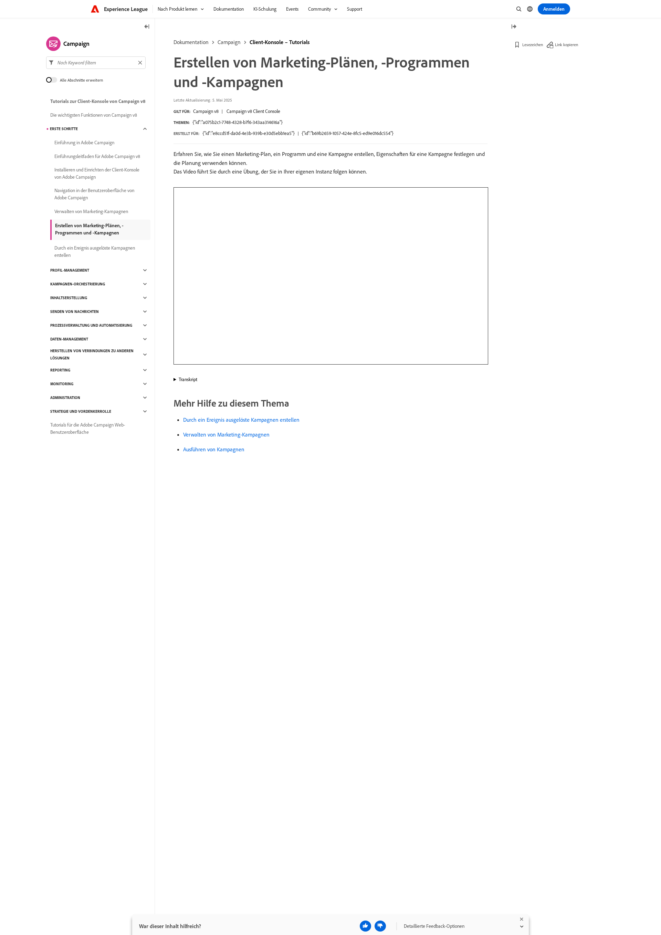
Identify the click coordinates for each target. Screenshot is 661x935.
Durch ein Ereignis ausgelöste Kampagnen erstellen (241, 419)
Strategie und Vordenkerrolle (80, 411)
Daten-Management (69, 339)
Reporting (60, 370)
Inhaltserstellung (68, 297)
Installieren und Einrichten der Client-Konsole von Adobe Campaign (96, 173)
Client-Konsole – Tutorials (279, 42)
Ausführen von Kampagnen (213, 449)
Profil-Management (69, 270)
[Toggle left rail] (147, 27)
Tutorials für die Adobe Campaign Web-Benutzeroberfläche (87, 428)
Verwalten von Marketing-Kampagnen (226, 434)
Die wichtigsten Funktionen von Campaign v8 (93, 115)
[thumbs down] (380, 926)
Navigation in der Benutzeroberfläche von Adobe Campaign (94, 194)
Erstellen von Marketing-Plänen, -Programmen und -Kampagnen (89, 229)
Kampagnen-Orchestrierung (77, 284)
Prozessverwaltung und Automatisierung (91, 325)
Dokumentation (191, 42)
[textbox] (96, 62)
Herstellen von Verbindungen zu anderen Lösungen (92, 354)
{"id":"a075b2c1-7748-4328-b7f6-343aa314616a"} (237, 122)
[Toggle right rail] (513, 27)
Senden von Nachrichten (74, 311)
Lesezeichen (532, 44)
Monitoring (61, 383)
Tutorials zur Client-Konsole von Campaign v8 (98, 101)
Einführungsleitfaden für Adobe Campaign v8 (97, 156)
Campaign (229, 42)
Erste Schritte (64, 128)
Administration (65, 397)
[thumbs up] (365, 926)
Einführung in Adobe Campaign (84, 142)
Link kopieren (566, 44)
